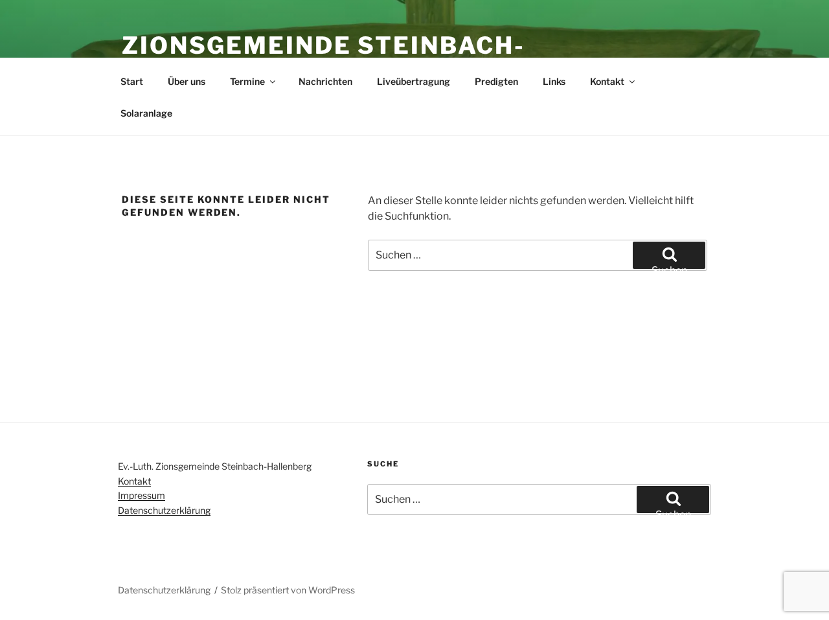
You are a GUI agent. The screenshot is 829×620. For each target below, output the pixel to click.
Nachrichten (325, 81)
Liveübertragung (413, 81)
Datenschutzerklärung (164, 510)
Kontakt (607, 81)
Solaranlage (146, 113)
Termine (247, 81)
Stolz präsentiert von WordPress (288, 589)
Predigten (496, 81)
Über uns (186, 81)
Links (554, 81)
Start (131, 81)
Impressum (141, 495)
